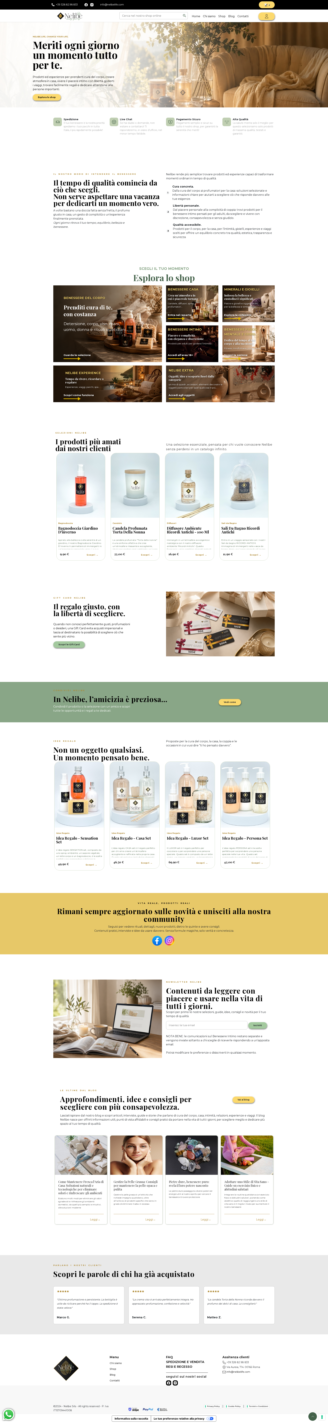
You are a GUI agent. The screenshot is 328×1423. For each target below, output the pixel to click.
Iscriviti (257, 1025)
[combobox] (151, 15)
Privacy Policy (213, 1406)
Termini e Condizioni (258, 1406)
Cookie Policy (234, 1406)
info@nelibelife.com (112, 4)
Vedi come (230, 702)
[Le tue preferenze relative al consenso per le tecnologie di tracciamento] (322, 1417)
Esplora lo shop (47, 97)
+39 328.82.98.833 (67, 4)
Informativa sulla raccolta (131, 1418)
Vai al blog (243, 1099)
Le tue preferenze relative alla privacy (179, 1418)
